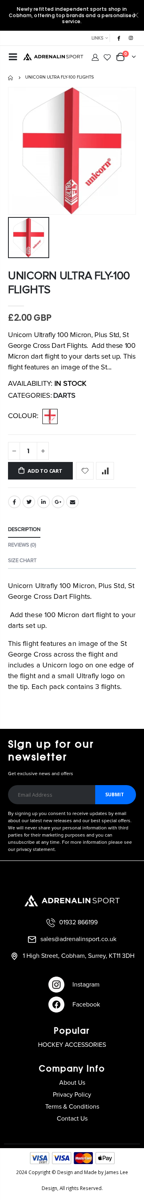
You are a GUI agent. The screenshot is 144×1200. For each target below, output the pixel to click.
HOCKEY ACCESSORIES (72, 1045)
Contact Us (72, 1118)
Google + (58, 501)
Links (97, 38)
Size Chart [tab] (22, 560)
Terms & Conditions (72, 1106)
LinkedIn (43, 501)
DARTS (64, 395)
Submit (114, 794)
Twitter (28, 501)
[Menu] (13, 58)
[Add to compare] (105, 471)
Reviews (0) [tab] (22, 545)
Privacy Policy (72, 1094)
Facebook (14, 501)
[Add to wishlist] (85, 471)
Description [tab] (24, 529)
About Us (72, 1083)
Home (11, 78)
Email (72, 501)
